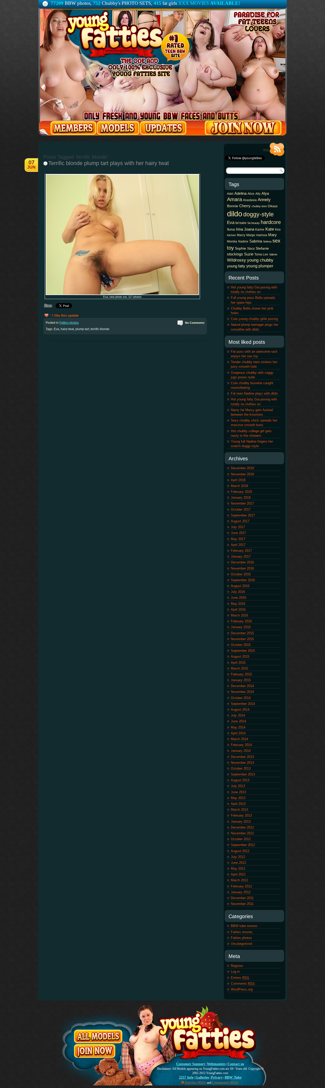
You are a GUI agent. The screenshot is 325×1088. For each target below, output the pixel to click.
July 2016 (238, 592)
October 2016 (241, 574)
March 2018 (239, 486)
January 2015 (241, 680)
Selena (267, 241)
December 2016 (242, 562)
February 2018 (241, 492)
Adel (230, 194)
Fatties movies (242, 932)
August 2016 (240, 586)
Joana (249, 229)
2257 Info (186, 1077)
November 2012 (242, 833)
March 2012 (239, 880)
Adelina (240, 193)
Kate (269, 229)
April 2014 (238, 733)
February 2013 (241, 815)
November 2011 (242, 904)
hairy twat (67, 329)
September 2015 (243, 651)
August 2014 (240, 709)
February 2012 (241, 886)
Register (237, 966)
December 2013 (242, 757)
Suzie (248, 254)
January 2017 (241, 556)
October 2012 (241, 839)
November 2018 (242, 474)
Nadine (243, 241)
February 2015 (241, 674)
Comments (243, 983)
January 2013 (241, 821)
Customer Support (190, 1064)
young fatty (236, 266)
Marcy (241, 235)
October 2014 (241, 698)
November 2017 (242, 503)
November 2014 (242, 692)
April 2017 (238, 545)
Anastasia (250, 200)
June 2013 (238, 792)
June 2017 (238, 533)
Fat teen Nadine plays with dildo (254, 393)
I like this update (65, 315)
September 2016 (243, 580)
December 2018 (242, 468)
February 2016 (241, 621)
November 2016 (242, 568)
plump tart (82, 329)
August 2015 (240, 656)
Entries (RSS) (195, 1082)
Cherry (245, 206)
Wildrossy (236, 260)
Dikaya (273, 206)
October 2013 (241, 768)
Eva (56, 329)
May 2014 (238, 727)
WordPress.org (242, 989)
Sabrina (255, 241)
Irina (239, 229)
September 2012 (243, 845)
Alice (251, 194)
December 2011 (242, 898)
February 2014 (241, 745)
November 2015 (242, 639)
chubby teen (259, 206)
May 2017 (238, 539)
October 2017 (241, 509)
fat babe (241, 223)
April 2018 (238, 480)
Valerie (273, 254)
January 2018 (241, 497)
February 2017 (241, 551)
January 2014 (241, 751)
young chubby (260, 260)
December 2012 (242, 827)
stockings (235, 254)
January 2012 (241, 892)
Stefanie (262, 248)
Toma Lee (261, 254)
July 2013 (238, 786)
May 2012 (238, 868)
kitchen (231, 235)
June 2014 (238, 721)
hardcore (271, 222)
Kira (278, 229)
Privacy (217, 1077)
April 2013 (238, 804)
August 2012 (240, 851)
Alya (265, 193)
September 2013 (243, 774)
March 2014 (239, 739)
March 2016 (239, 615)
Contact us (236, 1064)
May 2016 (238, 604)
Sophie (240, 248)
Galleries (202, 1077)
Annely (264, 199)
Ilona (231, 229)
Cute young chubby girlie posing (254, 319)
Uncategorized (241, 944)
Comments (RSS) (225, 1082)
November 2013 (242, 763)
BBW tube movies (244, 926)
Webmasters (216, 1064)
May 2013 (238, 798)
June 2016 (238, 597)
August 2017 (240, 521)
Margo (250, 235)
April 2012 (238, 874)
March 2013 (239, 809)
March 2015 (239, 668)
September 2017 (243, 515)
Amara (234, 199)
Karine (259, 229)
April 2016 (238, 609)
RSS (274, 149)
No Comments (194, 322)
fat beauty (254, 222)
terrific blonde (100, 329)
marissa (261, 235)
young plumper (259, 266)
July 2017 (238, 527)
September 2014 (243, 704)
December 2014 (242, 686)
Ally (258, 194)
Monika (232, 241)
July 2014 (238, 715)
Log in (235, 971)
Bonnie (232, 206)
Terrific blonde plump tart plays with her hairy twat (108, 163)
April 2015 (238, 662)
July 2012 (238, 857)
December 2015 (242, 633)
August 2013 (240, 780)
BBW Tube (233, 1077)
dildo (234, 213)
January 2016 (241, 627)
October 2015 (241, 645)
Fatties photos (69, 322)
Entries (240, 978)
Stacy (251, 248)
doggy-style (258, 214)
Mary (272, 235)
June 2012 (238, 863)
